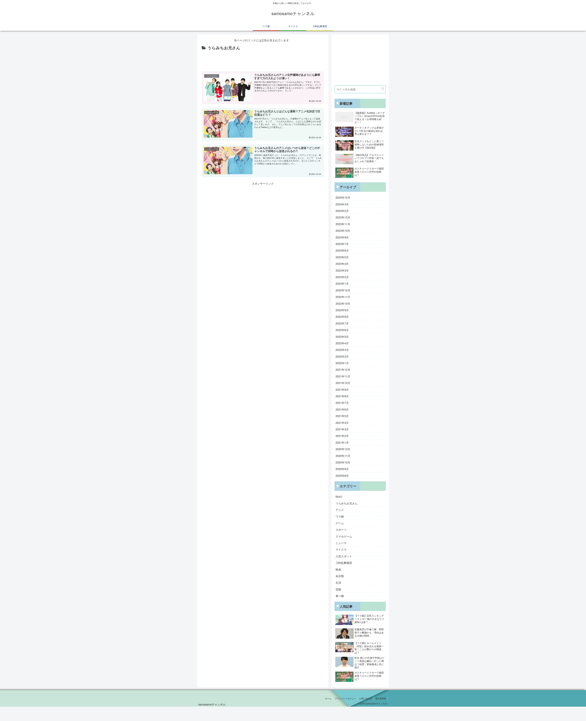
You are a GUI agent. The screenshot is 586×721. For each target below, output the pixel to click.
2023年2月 (342, 277)
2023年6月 (342, 250)
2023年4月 (342, 264)
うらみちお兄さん (347, 503)
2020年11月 (343, 456)
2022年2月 (342, 356)
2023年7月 (342, 244)
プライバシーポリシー (345, 698)
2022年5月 (342, 337)
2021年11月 (343, 376)
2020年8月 (342, 476)
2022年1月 (342, 363)
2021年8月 (342, 396)
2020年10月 (343, 462)
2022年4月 (342, 343)
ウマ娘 (340, 516)
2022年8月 (342, 317)
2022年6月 (342, 330)
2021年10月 (343, 383)
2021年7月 (342, 403)
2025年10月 (343, 197)
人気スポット (344, 556)
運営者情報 (380, 698)
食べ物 (340, 596)
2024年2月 (342, 211)
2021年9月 (342, 389)
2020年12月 (343, 449)
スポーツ (341, 530)
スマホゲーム (344, 536)
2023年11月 (343, 224)
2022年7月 (342, 323)
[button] (382, 88)
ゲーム (340, 523)
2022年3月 (342, 350)
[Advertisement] (263, 60)
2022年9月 (342, 310)
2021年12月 (343, 369)
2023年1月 (342, 283)
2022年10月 (343, 303)
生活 (338, 582)
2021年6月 (342, 409)
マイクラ (341, 549)
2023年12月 (343, 217)
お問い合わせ (365, 698)
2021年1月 (342, 442)
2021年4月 (342, 423)
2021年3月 (342, 429)
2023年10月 (343, 231)
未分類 (340, 576)
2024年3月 (342, 204)
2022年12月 (343, 290)
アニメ (340, 510)
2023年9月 (342, 237)
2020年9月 (342, 469)
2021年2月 (342, 436)
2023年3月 (342, 270)
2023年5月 (342, 257)
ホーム (328, 698)
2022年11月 (343, 297)
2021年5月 (342, 416)
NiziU (339, 496)
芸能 (338, 589)
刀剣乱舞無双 (344, 563)
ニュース (341, 543)
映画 (338, 569)
